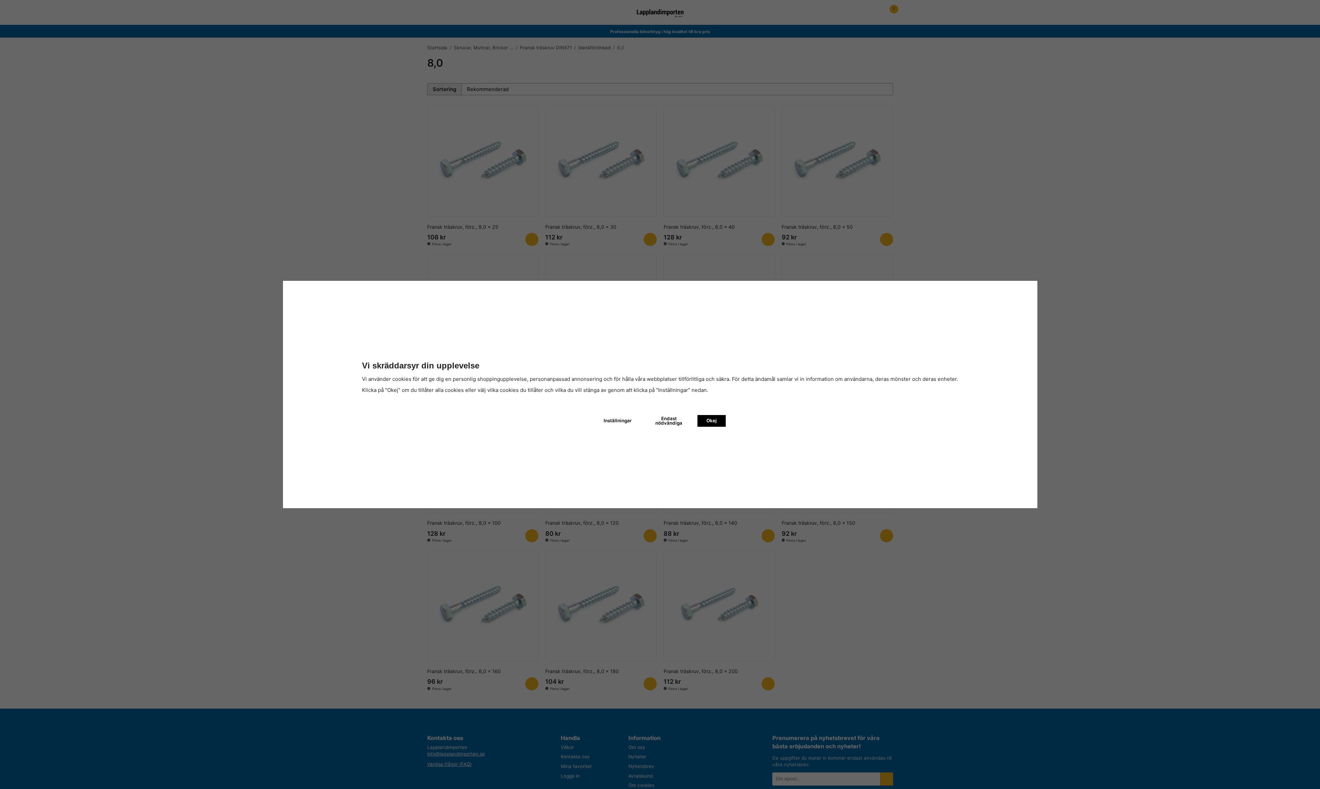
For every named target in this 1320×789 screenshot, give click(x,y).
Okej (711, 420)
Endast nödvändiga (668, 421)
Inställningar (618, 420)
